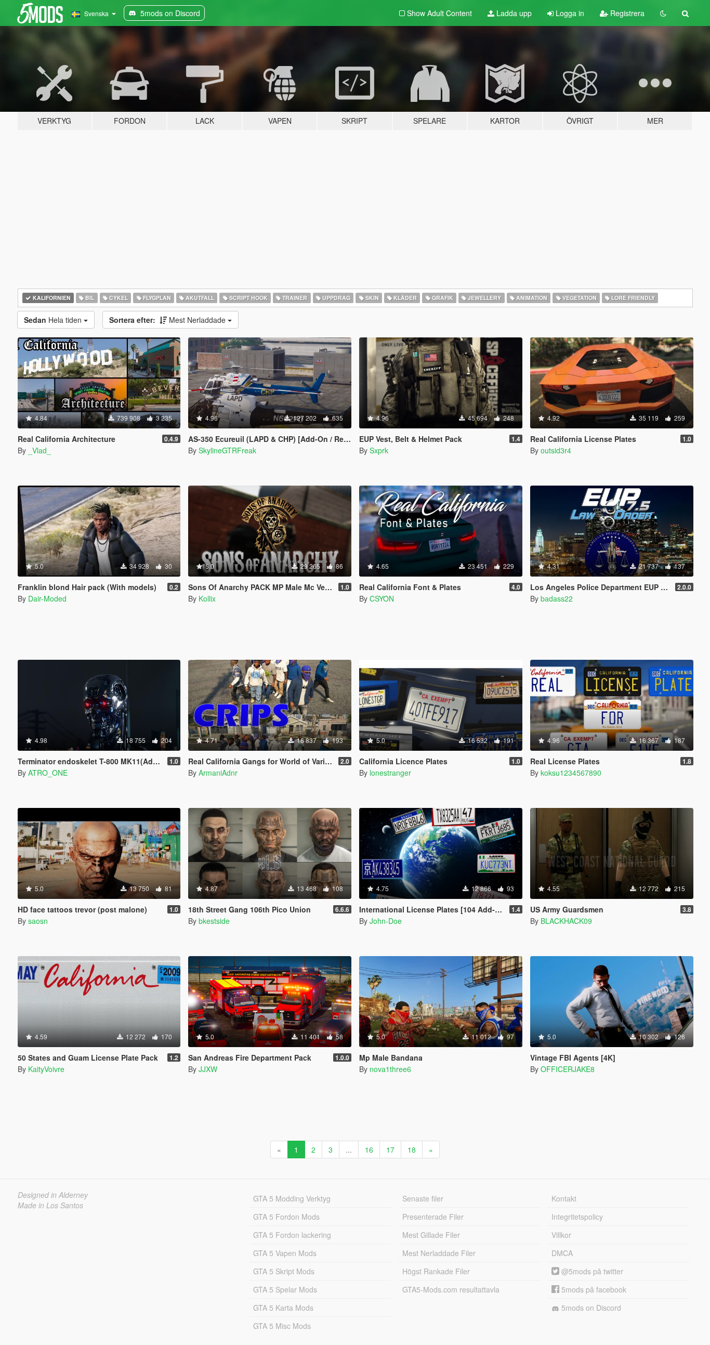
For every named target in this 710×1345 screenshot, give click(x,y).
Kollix (207, 598)
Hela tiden (54, 320)
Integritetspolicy (577, 1216)
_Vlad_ (39, 450)
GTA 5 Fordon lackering (292, 1235)
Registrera (626, 13)
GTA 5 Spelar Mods (285, 1289)
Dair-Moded (47, 598)
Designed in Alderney (53, 1195)
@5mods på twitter (591, 1271)
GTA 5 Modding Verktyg (292, 1198)
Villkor (561, 1235)
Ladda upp (513, 13)
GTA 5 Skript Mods (283, 1271)
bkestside (214, 921)
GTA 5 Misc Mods (282, 1326)
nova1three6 (390, 1069)
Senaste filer (422, 1198)
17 (390, 1149)
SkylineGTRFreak (227, 450)
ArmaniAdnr (218, 772)
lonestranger (390, 772)
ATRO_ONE (48, 772)
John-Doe (386, 921)
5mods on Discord (590, 1307)
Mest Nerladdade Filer (439, 1253)
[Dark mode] (663, 13)
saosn (38, 921)
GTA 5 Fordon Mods (286, 1216)
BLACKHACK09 (566, 921)
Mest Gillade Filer (431, 1235)
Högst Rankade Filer (436, 1271)
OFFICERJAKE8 (568, 1069)
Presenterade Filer (433, 1216)
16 (369, 1149)
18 (411, 1149)
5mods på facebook (592, 1289)
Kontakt (563, 1198)
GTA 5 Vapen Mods (285, 1253)
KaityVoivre (46, 1069)
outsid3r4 (556, 450)
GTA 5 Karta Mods (283, 1307)
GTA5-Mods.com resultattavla (450, 1289)
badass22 (557, 598)
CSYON (382, 598)
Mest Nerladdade (168, 320)
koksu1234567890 (571, 772)
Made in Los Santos (50, 1205)
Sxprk (379, 450)
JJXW (208, 1069)
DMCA (562, 1253)
